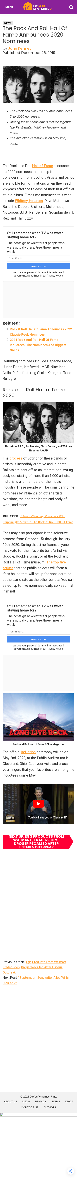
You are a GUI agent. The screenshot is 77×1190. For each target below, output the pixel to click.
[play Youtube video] (38, 804)
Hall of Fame (42, 166)
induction (28, 752)
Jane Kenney (20, 48)
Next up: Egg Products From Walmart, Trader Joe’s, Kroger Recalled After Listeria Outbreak (36, 842)
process (15, 458)
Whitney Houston (29, 201)
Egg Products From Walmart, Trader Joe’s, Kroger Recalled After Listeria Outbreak (34, 967)
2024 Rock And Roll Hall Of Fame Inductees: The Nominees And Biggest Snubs (38, 345)
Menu (9, 7)
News (7, 23)
